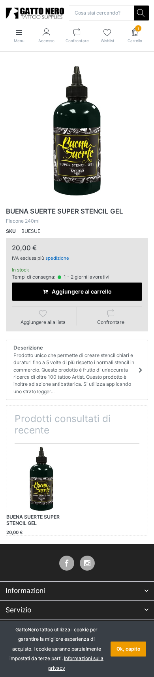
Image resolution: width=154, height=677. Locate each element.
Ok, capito (128, 649)
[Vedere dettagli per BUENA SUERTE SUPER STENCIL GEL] (41, 479)
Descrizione (73, 369)
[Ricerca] (141, 13)
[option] (77, 131)
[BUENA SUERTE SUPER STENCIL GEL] (77, 131)
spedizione (57, 258)
